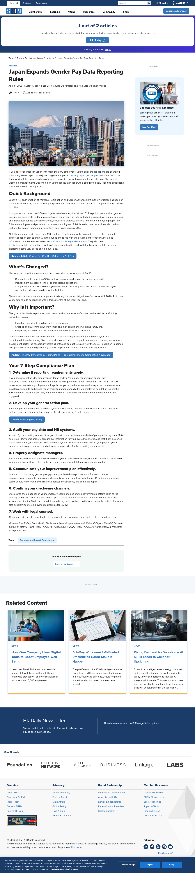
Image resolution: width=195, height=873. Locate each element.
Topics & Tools (151, 806)
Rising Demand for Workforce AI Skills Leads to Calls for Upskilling (158, 657)
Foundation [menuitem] (41, 3)
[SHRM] (14, 11)
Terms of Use (57, 869)
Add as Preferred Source (38, 93)
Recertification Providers (111, 806)
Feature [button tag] (13, 65)
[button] (176, 11)
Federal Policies (60, 797)
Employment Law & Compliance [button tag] (37, 540)
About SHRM (13, 792)
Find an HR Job (152, 811)
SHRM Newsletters (154, 797)
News (14, 646)
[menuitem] (163, 3)
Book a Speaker (106, 811)
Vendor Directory (153, 815)
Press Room (13, 802)
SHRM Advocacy (61, 792)
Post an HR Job (15, 811)
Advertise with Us (107, 797)
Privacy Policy (73, 869)
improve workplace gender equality (68, 241)
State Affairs (58, 802)
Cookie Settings (128, 865)
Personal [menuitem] (13, 3)
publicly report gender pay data (86, 175)
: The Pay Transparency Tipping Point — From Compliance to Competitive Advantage (60, 354)
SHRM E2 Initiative (62, 815)
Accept (172, 865)
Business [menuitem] (27, 3)
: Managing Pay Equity (26, 419)
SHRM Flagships (152, 802)
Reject (149, 865)
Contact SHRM (14, 806)
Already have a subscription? (119, 723)
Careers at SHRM (16, 797)
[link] (15, 58)
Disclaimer (76, 847)
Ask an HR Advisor (153, 792)
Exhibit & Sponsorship (109, 802)
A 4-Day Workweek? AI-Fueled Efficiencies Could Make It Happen (96, 657)
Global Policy (59, 806)
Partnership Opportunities (111, 792)
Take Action (58, 811)
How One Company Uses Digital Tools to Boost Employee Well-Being (36, 657)
